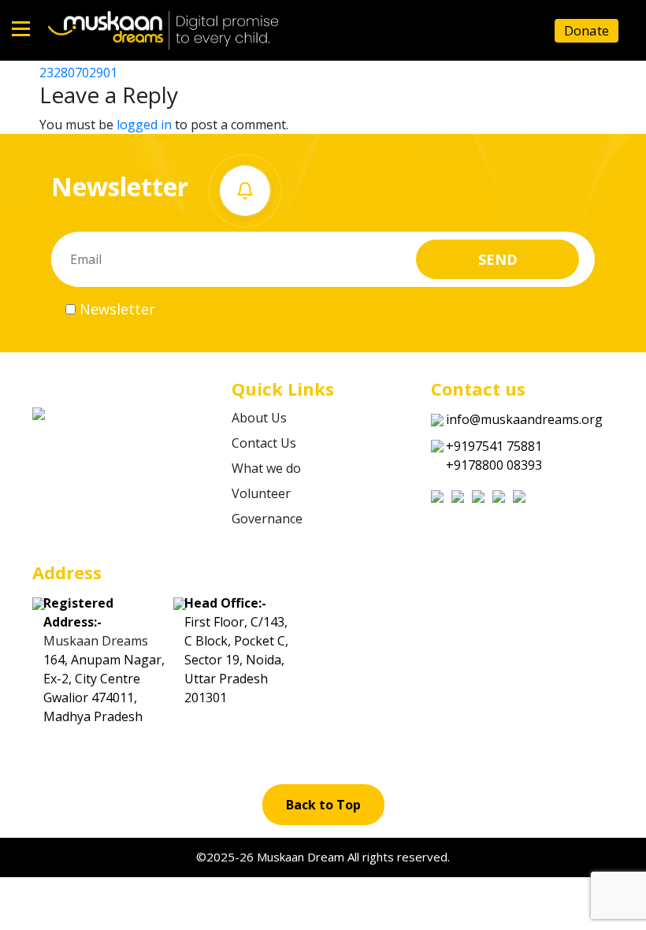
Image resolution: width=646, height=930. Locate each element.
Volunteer (261, 493)
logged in (144, 124)
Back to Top (323, 804)
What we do (266, 468)
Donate (586, 30)
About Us (259, 417)
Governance (267, 518)
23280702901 (78, 72)
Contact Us (264, 443)
